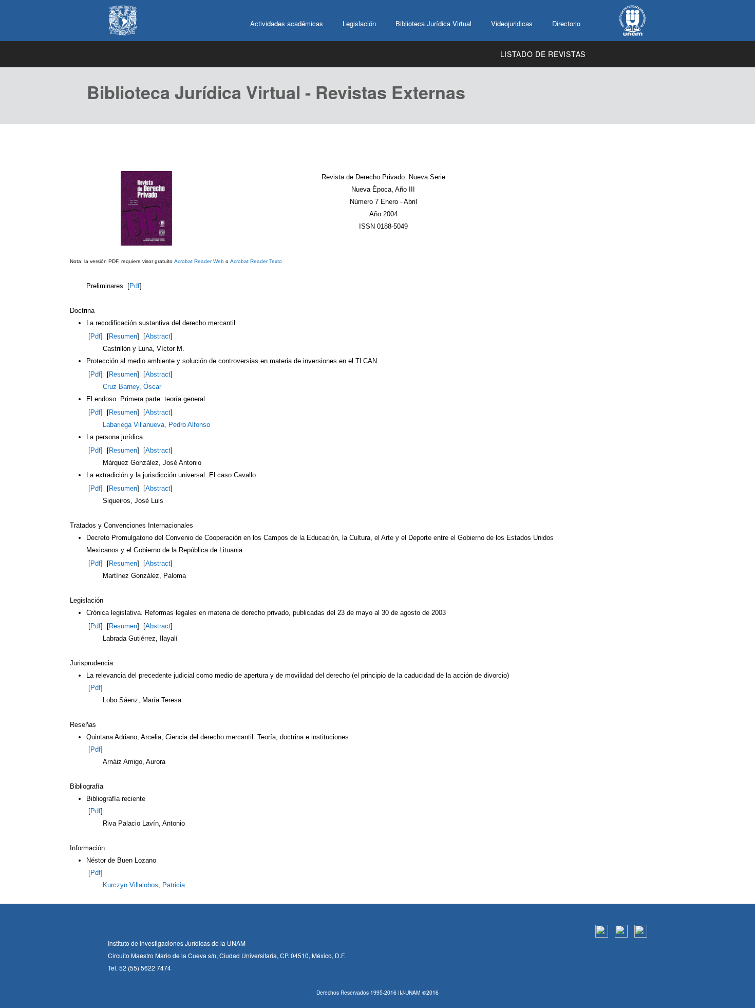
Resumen (123, 336)
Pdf (134, 286)
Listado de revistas (543, 54)
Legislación (359, 23)
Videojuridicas (512, 23)
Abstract (158, 336)
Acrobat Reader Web (199, 261)
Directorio (566, 23)
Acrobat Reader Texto (256, 261)
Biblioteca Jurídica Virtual (433, 23)
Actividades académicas (286, 23)
